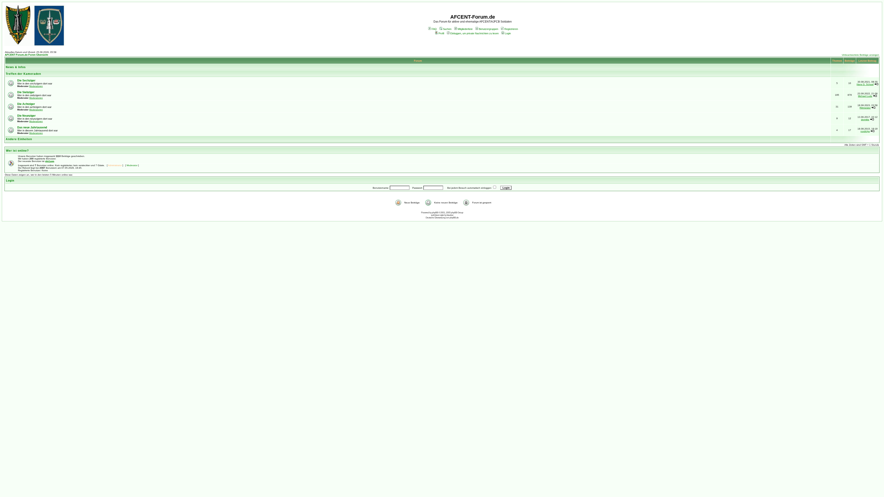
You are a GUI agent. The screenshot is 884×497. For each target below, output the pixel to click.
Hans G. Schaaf (865, 84)
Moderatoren (36, 86)
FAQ (434, 29)
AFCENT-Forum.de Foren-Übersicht (26, 54)
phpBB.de (454, 217)
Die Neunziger (26, 115)
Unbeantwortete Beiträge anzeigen (860, 55)
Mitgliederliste (465, 29)
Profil (441, 33)
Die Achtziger (26, 104)
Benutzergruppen (488, 29)
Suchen (447, 29)
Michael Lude (865, 96)
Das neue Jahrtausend (32, 127)
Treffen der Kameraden (23, 73)
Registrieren (511, 29)
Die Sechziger (26, 80)
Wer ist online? (17, 150)
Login (508, 33)
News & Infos (16, 67)
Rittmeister (865, 108)
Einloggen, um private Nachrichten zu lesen (474, 33)
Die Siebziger (26, 92)
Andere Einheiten (19, 139)
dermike (865, 119)
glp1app (49, 161)
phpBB (435, 212)
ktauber (450, 215)
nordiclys (865, 131)
